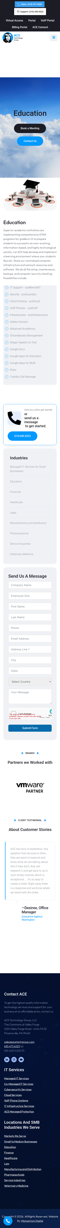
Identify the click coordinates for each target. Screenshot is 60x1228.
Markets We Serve (15, 1136)
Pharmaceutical (19, 533)
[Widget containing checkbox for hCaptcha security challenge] (30, 713)
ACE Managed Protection (19, 1111)
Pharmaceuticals (14, 1174)
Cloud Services (13, 1095)
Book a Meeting (30, 128)
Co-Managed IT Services (18, 1084)
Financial (15, 491)
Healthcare (16, 502)
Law (6, 1163)
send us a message (31, 420)
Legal (13, 512)
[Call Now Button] (7, 1220)
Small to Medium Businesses (20, 1141)
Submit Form (30, 728)
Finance (9, 1152)
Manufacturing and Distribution (28, 523)
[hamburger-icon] (54, 37)
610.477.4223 (12, 1046)
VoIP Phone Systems (16, 1100)
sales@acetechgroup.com (19, 1042)
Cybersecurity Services (18, 1089)
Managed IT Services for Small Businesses (28, 469)
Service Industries (20, 543)
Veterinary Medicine (21, 554)
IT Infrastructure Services (19, 1106)
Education (16, 481)
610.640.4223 (22, 436)
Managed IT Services (16, 1078)
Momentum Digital (32, 1220)
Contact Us (30, 141)
